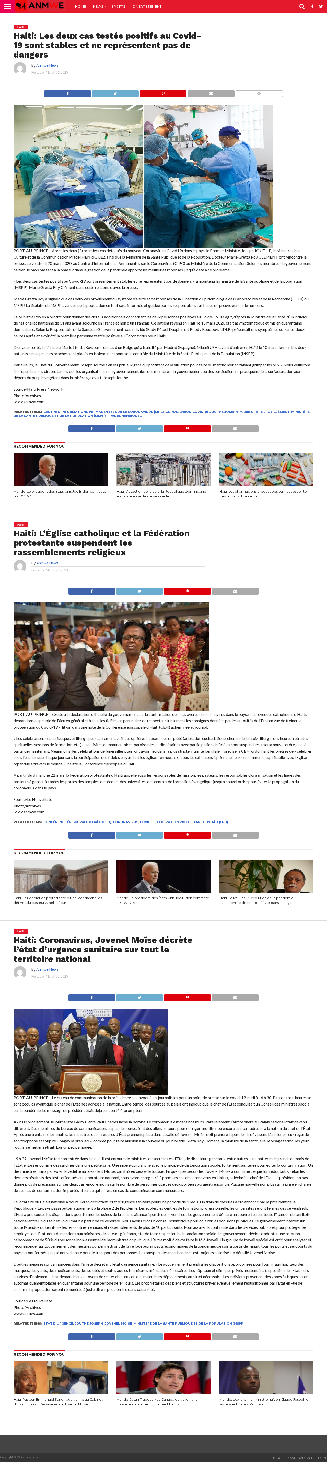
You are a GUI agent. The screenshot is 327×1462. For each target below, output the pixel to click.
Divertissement (147, 6)
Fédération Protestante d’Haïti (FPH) (192, 822)
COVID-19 (200, 412)
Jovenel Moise (118, 1323)
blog (277, 1458)
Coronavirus (178, 412)
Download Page (299, 1458)
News (98, 6)
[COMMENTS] (259, 92)
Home (80, 6)
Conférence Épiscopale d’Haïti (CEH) (77, 822)
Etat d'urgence (58, 1323)
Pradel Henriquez (124, 416)
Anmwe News (47, 65)
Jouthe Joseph (223, 412)
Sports (118, 6)
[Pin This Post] (162, 92)
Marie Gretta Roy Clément (264, 412)
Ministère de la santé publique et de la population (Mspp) (189, 1323)
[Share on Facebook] (67, 92)
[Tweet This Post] (115, 92)
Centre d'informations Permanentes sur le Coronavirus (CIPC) (103, 412)
